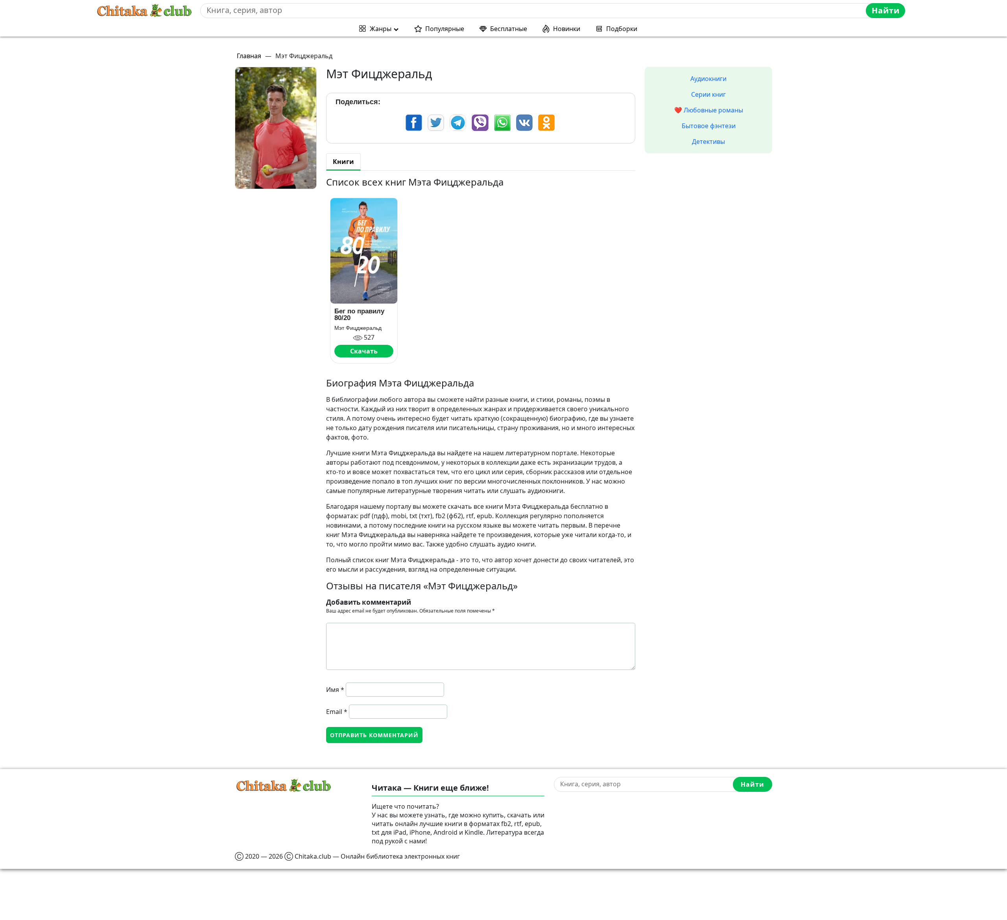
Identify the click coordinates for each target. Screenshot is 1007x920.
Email (336, 711)
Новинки (566, 28)
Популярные (444, 28)
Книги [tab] (343, 161)
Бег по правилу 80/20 (359, 314)
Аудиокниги (708, 78)
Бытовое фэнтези (709, 125)
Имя (335, 689)
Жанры (380, 28)
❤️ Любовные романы (708, 110)
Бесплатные (508, 28)
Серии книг (708, 94)
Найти (886, 10)
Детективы (708, 141)
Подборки (621, 28)
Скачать (364, 351)
